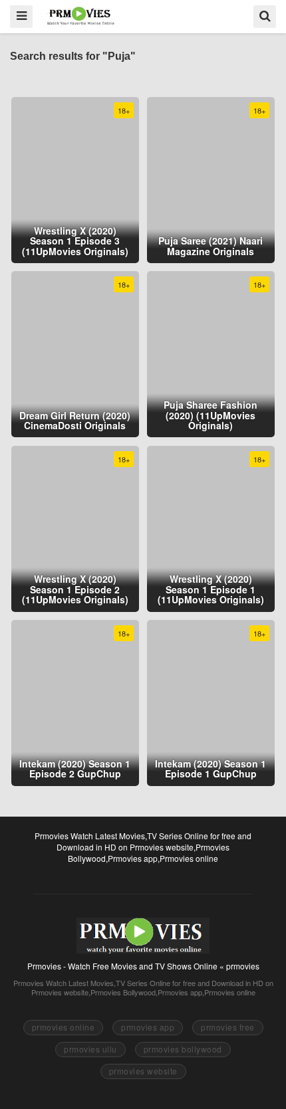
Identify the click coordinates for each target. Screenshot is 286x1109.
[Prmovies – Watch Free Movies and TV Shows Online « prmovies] (81, 16)
